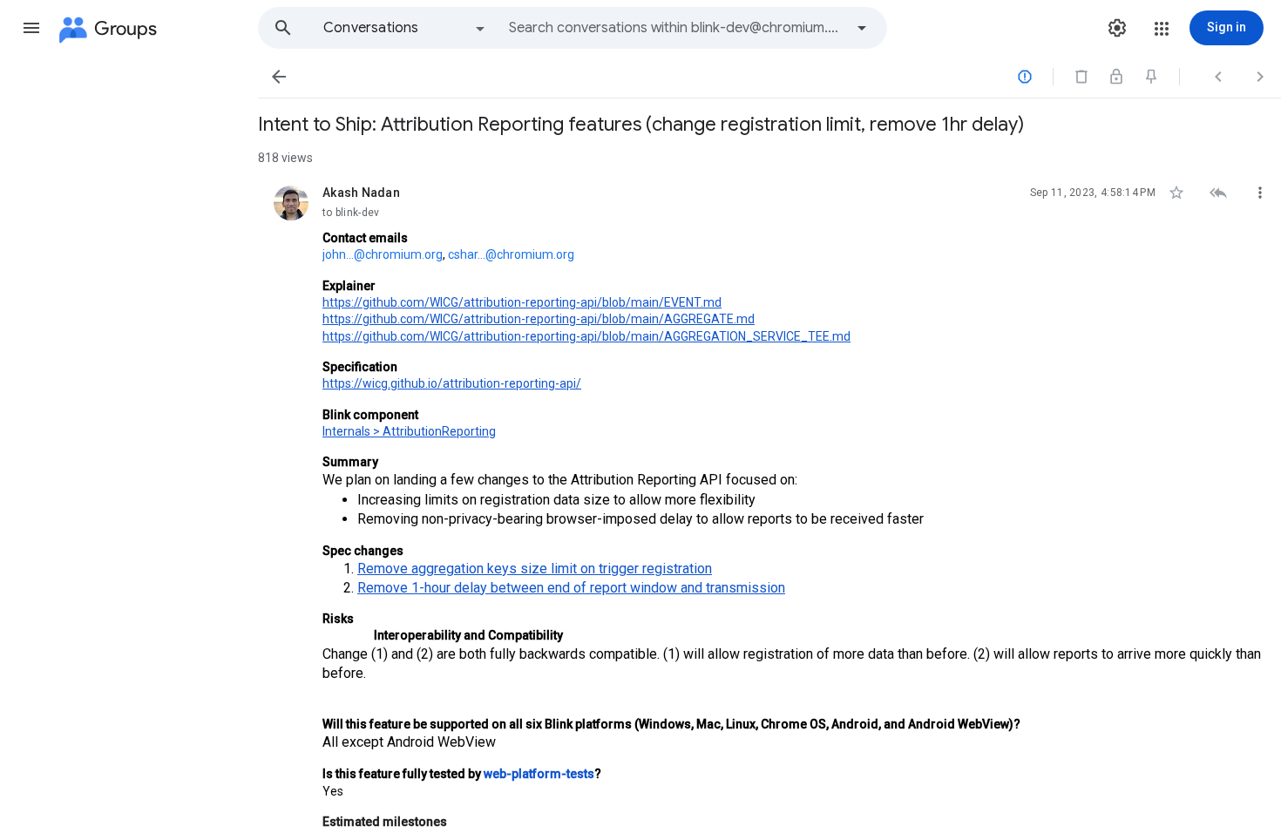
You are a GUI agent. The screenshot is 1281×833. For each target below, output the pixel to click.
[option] (405, 28)
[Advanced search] (861, 28)
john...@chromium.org (382, 254)
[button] (31, 28)
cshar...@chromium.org (511, 254)
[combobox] (676, 28)
